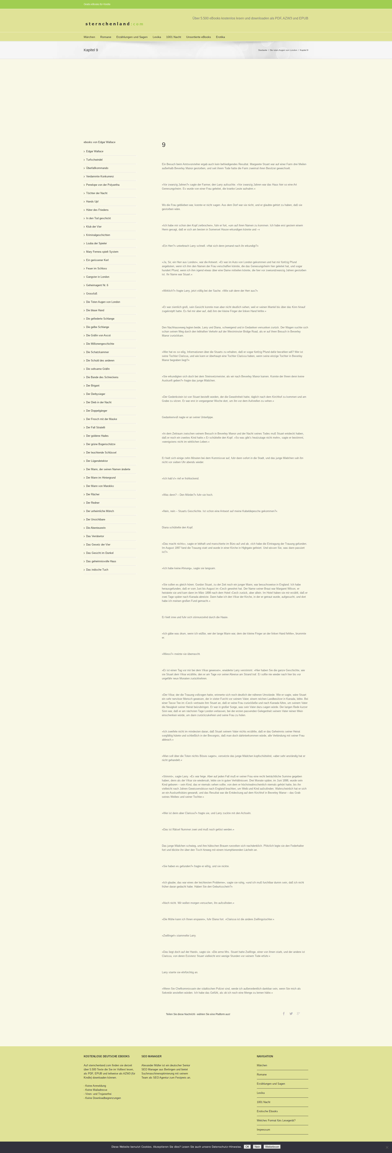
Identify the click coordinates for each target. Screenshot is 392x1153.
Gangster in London (97, 276)
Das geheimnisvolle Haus (101, 561)
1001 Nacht (173, 37)
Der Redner (92, 502)
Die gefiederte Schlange (100, 318)
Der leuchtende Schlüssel (101, 452)
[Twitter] (291, 1013)
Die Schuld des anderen (100, 360)
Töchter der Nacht (96, 193)
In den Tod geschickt (98, 218)
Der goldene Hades (97, 435)
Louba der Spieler (96, 243)
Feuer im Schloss (96, 268)
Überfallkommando (97, 168)
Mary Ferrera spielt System (102, 251)
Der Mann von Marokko (100, 486)
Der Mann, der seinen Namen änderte (108, 469)
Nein (257, 1146)
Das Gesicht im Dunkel (100, 552)
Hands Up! (92, 201)
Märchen (89, 37)
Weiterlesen (272, 1146)
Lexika (157, 37)
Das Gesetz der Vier (98, 544)
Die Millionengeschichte (100, 343)
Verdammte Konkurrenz (100, 176)
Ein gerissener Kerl (97, 260)
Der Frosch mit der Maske (101, 419)
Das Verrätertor (95, 536)
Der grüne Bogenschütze (100, 444)
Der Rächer (92, 494)
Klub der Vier (93, 226)
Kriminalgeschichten (98, 235)
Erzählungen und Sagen (132, 37)
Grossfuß (91, 293)
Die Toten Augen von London (103, 301)
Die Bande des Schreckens (102, 377)
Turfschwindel (94, 159)
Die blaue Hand (95, 310)
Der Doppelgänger (96, 410)
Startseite (262, 50)
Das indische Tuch (97, 569)
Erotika (220, 37)
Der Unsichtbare (95, 519)
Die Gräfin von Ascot (98, 335)
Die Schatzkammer (97, 352)
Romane (105, 37)
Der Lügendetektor (97, 460)
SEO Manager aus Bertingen (158, 1069)
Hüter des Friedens (97, 209)
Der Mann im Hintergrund (101, 477)
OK (247, 1146)
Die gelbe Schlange (97, 327)
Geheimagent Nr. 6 (97, 285)
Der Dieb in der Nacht (98, 402)
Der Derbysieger (95, 393)
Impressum (263, 1129)
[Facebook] (283, 1013)
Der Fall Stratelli (95, 427)
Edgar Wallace (94, 151)
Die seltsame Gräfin (98, 368)
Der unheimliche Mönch (100, 511)
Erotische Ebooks (267, 1111)
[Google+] (298, 1013)
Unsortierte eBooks (198, 37)
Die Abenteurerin (96, 527)
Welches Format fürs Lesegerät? (276, 1120)
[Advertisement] (196, 89)
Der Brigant (92, 385)
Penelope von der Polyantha (102, 184)
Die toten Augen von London (283, 50)
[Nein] (387, 1147)
